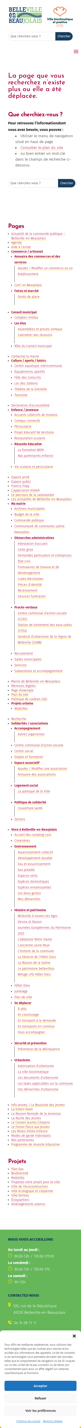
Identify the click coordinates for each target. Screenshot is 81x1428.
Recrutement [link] (23, 653)
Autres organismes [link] (31, 734)
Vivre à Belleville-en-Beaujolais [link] (34, 830)
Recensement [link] (27, 590)
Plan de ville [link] (23, 997)
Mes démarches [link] (29, 899)
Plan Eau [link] (17, 1169)
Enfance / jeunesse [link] (25, 410)
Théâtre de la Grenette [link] (30, 389)
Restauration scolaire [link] (29, 438)
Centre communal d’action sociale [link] (38, 745)
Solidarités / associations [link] (29, 723)
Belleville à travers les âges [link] (38, 916)
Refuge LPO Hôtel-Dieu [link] (34, 974)
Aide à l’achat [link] (21, 247)
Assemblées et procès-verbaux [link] (40, 329)
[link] (25, 22)
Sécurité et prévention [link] (30, 1043)
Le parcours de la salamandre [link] (32, 495)
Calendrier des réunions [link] (35, 335)
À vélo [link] (22, 1009)
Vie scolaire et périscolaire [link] (33, 467)
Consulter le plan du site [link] (41, 147)
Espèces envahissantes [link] (34, 887)
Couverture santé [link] (30, 808)
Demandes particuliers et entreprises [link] (45, 555)
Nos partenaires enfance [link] (35, 456)
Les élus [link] (20, 323)
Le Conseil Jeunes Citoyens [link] (30, 1122)
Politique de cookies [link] (28, 1421)
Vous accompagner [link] (31, 1032)
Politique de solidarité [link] (30, 802)
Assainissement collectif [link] (35, 852)
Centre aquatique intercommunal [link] (38, 366)
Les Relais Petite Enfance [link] (29, 1131)
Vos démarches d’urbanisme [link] (38, 1089)
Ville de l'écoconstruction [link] (29, 1186)
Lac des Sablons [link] (26, 383)
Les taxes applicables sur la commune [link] (45, 1083)
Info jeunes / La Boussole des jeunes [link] (38, 1105)
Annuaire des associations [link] (37, 774)
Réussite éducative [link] (28, 444)
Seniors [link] (19, 819)
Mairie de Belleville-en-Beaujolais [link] (35, 681)
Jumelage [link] (21, 991)
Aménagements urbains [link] (28, 1204)
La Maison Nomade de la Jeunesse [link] (36, 1114)
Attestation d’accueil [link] (32, 544)
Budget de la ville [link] (26, 514)
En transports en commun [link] (36, 1026)
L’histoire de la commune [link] (36, 951)
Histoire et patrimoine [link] (30, 910)
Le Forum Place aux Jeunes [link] (30, 1127)
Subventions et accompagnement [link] (38, 671)
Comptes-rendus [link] (26, 317)
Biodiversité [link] (19, 1173)
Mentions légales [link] (53, 1421)
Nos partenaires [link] (22, 1140)
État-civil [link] (24, 561)
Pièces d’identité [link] (30, 585)
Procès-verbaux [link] (25, 607)
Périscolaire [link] (23, 426)
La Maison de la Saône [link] (34, 963)
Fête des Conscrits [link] (27, 377)
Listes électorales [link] (30, 579)
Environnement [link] (25, 846)
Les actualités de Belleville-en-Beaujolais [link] (41, 499)
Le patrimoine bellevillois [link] (36, 969)
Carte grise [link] (25, 549)
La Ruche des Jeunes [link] (26, 1118)
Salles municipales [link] (28, 659)
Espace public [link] (21, 482)
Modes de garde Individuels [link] (31, 1136)
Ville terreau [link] (20, 1195)
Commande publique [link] (29, 520)
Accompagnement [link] (27, 728)
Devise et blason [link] (30, 922)
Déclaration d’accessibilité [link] (30, 405)
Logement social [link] (26, 785)
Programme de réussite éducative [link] (35, 1144)
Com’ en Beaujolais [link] (28, 285)
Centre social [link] (23, 751)
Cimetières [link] (22, 841)
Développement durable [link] (35, 858)
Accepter (40, 1386)
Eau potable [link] (26, 870)
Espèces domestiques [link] (33, 881)
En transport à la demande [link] (37, 1020)
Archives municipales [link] (29, 509)
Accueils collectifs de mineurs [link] (36, 415)
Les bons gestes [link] (29, 893)
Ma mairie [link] (18, 504)
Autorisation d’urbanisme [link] (36, 1066)
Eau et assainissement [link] (34, 864)
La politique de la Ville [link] (34, 791)
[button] (74, 1336)
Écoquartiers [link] (20, 1200)
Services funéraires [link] (32, 596)
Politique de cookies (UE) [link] (29, 699)
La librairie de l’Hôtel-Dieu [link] (37, 957)
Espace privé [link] (20, 477)
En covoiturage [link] (28, 1015)
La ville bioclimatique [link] (33, 1072)
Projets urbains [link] (22, 703)
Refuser (40, 1398)
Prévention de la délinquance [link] (39, 1049)
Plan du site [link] (19, 695)
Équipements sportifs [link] (29, 372)
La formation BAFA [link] (31, 450)
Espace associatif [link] (26, 763)
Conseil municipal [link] (24, 312)
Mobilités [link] (21, 709)
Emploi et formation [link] (28, 757)
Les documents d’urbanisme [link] (38, 1078)
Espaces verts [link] (28, 876)
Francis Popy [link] (20, 486)
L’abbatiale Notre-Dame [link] (35, 939)
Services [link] (20, 665)
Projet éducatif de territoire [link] (34, 432)
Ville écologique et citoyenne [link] (32, 1191)
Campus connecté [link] (27, 421)
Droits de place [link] (29, 297)
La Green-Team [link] (22, 1109)
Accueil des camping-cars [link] (32, 835)
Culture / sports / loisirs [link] (28, 361)
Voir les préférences (40, 1411)
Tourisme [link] (20, 395)
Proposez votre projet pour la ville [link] (35, 1182)
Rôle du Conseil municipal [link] (33, 346)
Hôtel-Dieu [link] (22, 985)
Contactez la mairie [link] (25, 356)
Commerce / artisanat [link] (27, 251)
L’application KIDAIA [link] (25, 490)
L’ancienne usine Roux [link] (34, 945)
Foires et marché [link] (26, 291)
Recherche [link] (18, 719)
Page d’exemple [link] (22, 690)
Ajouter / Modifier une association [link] (42, 769)
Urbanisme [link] (22, 1060)
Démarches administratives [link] (34, 538)
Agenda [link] (16, 242)
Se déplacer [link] (23, 1003)
